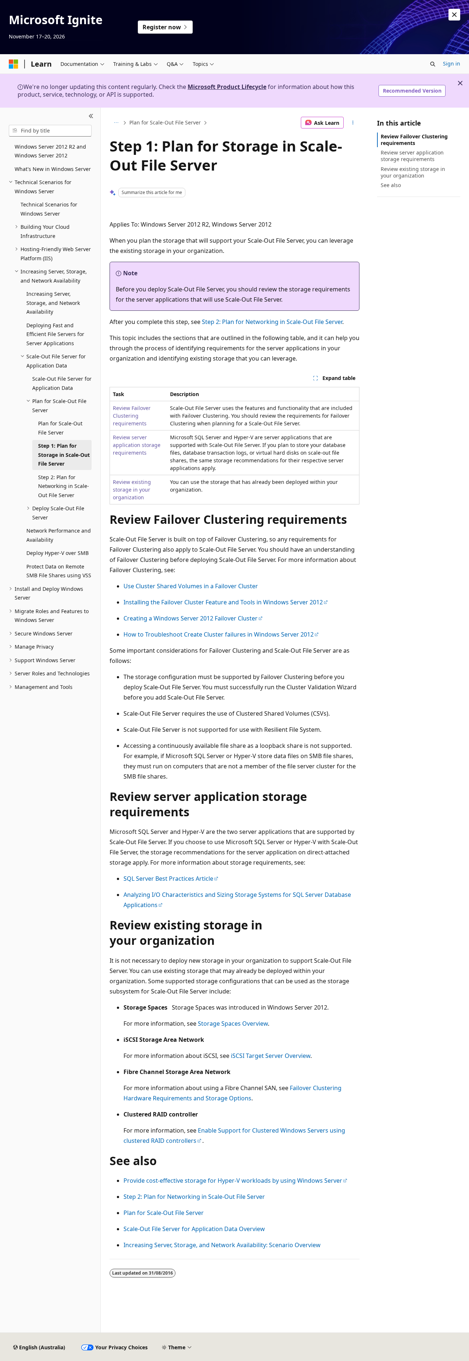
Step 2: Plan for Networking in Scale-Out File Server (272, 322)
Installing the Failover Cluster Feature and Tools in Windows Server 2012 (223, 602)
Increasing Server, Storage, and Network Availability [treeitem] (53, 302)
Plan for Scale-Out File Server (165, 122)
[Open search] (432, 64)
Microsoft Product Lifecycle (227, 87)
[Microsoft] (13, 64)
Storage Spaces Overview (233, 1023)
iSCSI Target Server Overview (270, 1056)
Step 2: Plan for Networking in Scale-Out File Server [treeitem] (63, 486)
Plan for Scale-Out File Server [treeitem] (60, 428)
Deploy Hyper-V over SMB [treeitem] (57, 552)
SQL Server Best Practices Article (168, 879)
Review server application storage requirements (136, 445)
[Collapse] (91, 116)
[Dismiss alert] (454, 14)
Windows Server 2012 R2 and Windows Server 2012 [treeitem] (50, 151)
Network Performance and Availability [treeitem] (58, 535)
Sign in (451, 63)
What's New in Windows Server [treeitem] (53, 168)
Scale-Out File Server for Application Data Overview (194, 1229)
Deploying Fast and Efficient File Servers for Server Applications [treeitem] (55, 334)
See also (391, 185)
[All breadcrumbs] (116, 122)
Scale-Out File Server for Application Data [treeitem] (62, 383)
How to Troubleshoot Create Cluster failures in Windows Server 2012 (218, 634)
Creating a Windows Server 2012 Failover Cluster (190, 618)
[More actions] (353, 122)
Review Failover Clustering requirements (132, 415)
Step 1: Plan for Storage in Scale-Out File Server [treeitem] (64, 454)
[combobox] (50, 131)
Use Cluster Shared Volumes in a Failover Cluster (190, 586)
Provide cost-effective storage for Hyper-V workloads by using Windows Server (232, 1181)
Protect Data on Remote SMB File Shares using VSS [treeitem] (58, 571)
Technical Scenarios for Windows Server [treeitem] (49, 209)
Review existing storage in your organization (132, 489)
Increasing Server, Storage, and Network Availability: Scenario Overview (222, 1245)
